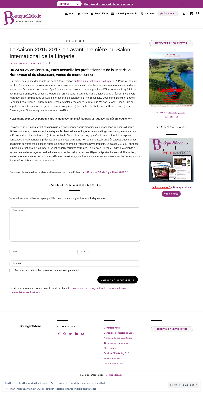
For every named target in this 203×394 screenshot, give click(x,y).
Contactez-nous (112, 327)
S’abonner (169, 13)
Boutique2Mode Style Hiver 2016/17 (107, 172)
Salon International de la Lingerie (96, 81)
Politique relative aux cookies (87, 389)
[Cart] (191, 13)
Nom (16, 251)
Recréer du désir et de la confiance (108, 4)
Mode (84, 13)
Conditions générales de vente (119, 333)
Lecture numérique (113, 363)
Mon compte (110, 348)
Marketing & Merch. (126, 13)
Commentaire (20, 210)
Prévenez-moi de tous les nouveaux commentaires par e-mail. (47, 270)
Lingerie (36, 63)
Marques (149, 13)
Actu (71, 13)
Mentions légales (113, 375)
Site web (17, 263)
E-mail (85, 251)
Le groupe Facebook (117, 343)
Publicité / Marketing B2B (116, 353)
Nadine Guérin (18, 63)
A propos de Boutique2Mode (118, 338)
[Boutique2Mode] (22, 23)
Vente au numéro (112, 358)
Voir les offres (171, 193)
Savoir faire (101, 13)
